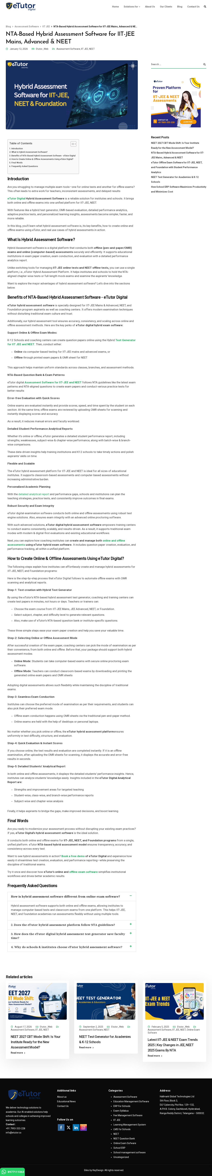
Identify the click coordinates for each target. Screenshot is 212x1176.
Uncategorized (121, 1157)
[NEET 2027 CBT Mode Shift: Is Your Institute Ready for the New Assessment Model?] (37, 1001)
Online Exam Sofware (124, 1143)
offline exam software (83, 872)
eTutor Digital (16, 198)
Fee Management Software (127, 1115)
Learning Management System (129, 1124)
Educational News (66, 1101)
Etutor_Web (42, 49)
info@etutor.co (13, 1132)
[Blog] (21, 6)
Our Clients (166, 6)
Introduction (17, 148)
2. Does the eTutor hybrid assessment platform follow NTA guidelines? (63, 925)
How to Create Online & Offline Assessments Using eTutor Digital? (42, 159)
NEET (92, 49)
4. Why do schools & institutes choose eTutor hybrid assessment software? (66, 947)
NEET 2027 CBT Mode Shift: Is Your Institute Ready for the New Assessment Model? (35, 1042)
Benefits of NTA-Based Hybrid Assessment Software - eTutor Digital (43, 155)
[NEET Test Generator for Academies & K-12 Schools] (106, 1001)
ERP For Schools (121, 1106)
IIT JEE (84, 49)
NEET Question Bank (124, 1138)
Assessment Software (68, 49)
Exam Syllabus (121, 1110)
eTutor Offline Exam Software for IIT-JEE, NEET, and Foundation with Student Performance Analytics (176, 167)
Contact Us (193, 6)
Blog (179, 6)
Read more (17, 1053)
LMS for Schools (122, 1129)
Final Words (17, 162)
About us (62, 1096)
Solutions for (131, 6)
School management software (129, 1152)
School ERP (119, 1148)
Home (115, 6)
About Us (150, 6)
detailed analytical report (33, 494)
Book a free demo (73, 856)
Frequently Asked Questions (24, 166)
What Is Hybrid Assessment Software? (29, 152)
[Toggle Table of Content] (72, 144)
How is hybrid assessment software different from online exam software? (65, 896)
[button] (72, 896)
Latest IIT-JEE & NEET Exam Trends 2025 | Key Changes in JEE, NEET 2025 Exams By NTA (173, 1045)
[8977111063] (4, 1173)
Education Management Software (131, 1101)
